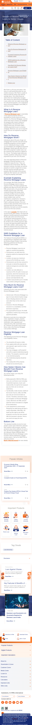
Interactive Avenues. (23, 724)
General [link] (3, 4)
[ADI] (2, 577)
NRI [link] (15, 4)
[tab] (16, 645)
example (14, 212)
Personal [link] (16, 1)
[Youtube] (17, 702)
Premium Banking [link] (22, 4)
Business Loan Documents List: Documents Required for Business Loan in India (16, 615)
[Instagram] (6, 702)
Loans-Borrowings (8, 549)
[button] (12, 8)
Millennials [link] (10, 4)
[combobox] (29, 574)
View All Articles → (23, 591)
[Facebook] (2, 702)
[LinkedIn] (10, 702)
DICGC (20, 710)
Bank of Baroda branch (11, 440)
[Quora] (21, 702)
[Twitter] (13, 702)
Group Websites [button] (5, 696)
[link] (15, 8)
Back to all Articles (22, 15)
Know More (7, 471)
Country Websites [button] (21, 696)
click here (14, 718)
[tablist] (16, 650)
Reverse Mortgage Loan (12, 114)
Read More (8, 576)
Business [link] (21, 1)
